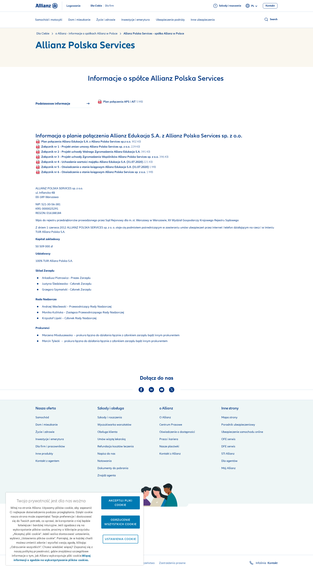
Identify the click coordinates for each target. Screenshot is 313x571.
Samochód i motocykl (48, 20)
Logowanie (73, 6)
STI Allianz (227, 453)
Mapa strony (229, 417)
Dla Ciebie (96, 5)
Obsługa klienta (107, 432)
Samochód (42, 417)
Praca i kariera (168, 439)
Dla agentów (229, 461)
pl (252, 5)
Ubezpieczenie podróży (170, 20)
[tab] (64, 103)
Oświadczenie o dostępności (177, 432)
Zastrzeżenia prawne (172, 563)
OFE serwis (228, 439)
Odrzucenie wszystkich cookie (120, 522)
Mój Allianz (228, 468)
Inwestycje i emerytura (135, 20)
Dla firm (109, 5)
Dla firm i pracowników (50, 446)
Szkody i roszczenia (109, 417)
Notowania (104, 461)
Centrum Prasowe (170, 424)
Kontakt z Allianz (170, 453)
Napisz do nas (106, 453)
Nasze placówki (169, 446)
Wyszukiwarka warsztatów (114, 424)
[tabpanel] (166, 101)
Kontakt (272, 563)
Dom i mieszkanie (79, 20)
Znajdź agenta (106, 475)
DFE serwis (228, 446)
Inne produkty (44, 453)
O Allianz (165, 417)
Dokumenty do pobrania (112, 468)
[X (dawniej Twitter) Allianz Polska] (172, 390)
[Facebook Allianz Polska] (141, 390)
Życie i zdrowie (105, 20)
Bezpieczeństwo (145, 563)
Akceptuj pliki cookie (120, 503)
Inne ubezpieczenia (203, 20)
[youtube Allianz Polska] (161, 390)
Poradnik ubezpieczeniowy (238, 424)
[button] (270, 19)
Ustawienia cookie (120, 539)
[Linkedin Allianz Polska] (151, 390)
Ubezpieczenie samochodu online (242, 432)
